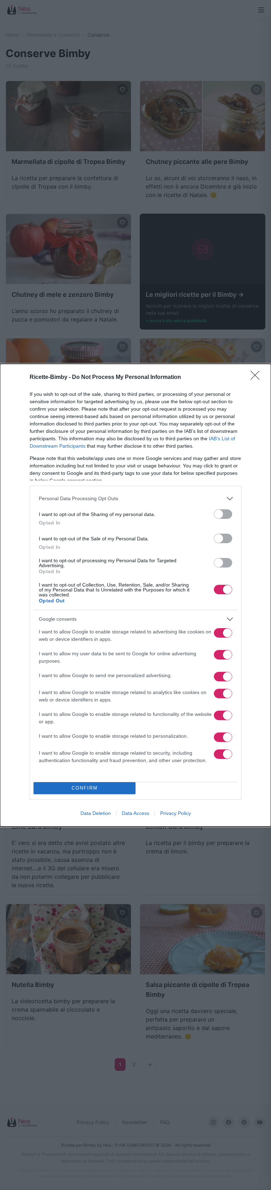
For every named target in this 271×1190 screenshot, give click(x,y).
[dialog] (135, 595)
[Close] (257, 377)
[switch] (223, 514)
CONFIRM (85, 788)
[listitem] (135, 498)
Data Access (135, 813)
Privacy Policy (175, 813)
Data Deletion (95, 813)
